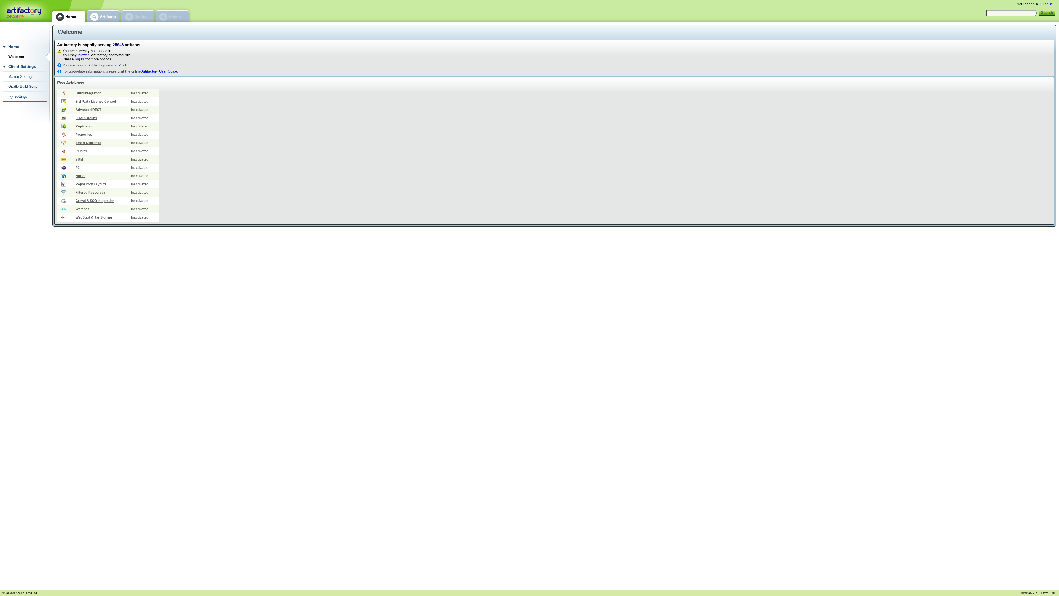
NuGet (80, 176)
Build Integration (88, 93)
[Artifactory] (25, 11)
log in (79, 59)
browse (84, 55)
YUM (79, 159)
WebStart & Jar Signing (94, 217)
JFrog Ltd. (31, 592)
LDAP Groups (86, 118)
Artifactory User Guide (159, 71)
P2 (78, 168)
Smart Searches (88, 143)
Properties (84, 135)
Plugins (81, 151)
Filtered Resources (91, 193)
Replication (84, 126)
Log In (1047, 4)
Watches (82, 209)
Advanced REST (88, 110)
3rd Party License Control (96, 101)
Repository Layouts (91, 184)
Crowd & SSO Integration (95, 201)
